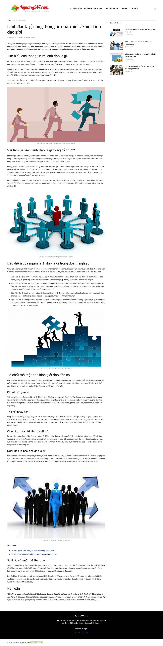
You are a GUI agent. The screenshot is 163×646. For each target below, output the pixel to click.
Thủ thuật (125, 8)
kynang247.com (25, 642)
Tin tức (135, 8)
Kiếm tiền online (111, 8)
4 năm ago (129, 34)
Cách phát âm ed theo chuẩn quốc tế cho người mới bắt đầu (34, 554)
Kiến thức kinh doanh (93, 8)
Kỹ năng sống (76, 8)
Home (9, 20)
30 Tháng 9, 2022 (12, 37)
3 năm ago (129, 47)
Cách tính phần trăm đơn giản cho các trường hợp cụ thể (32, 550)
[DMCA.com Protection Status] (36, 642)
